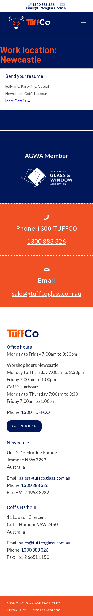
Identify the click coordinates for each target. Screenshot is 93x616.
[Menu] (83, 22)
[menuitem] (16, 609)
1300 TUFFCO (35, 412)
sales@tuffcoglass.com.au (46, 8)
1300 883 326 (43, 5)
